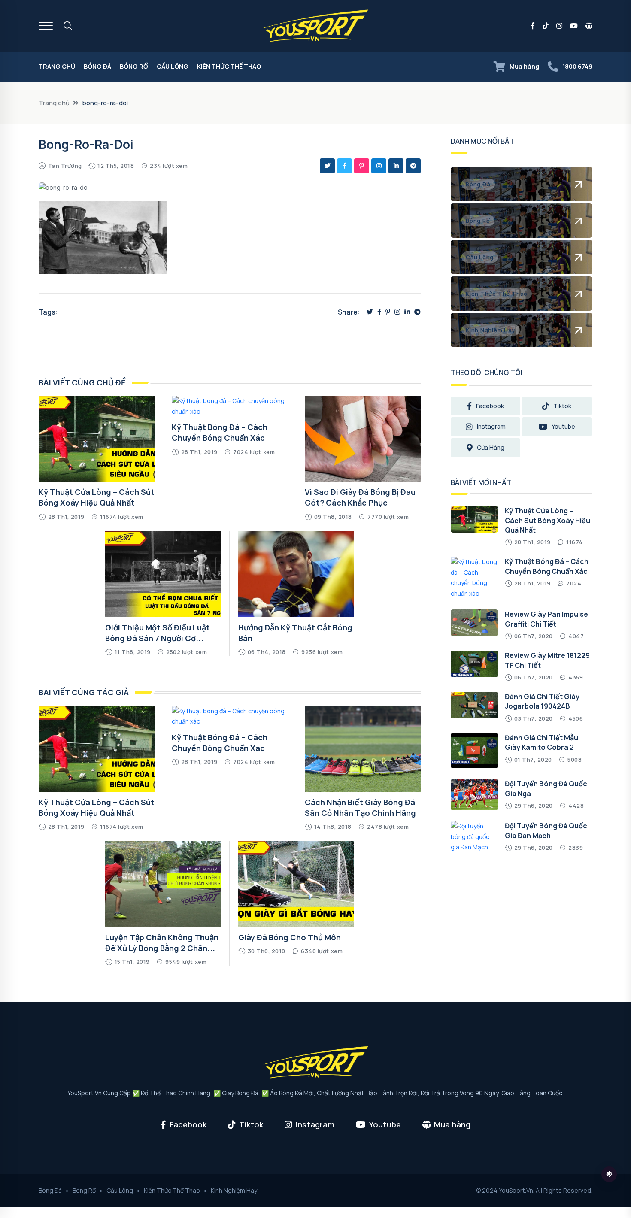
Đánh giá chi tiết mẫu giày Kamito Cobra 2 (541, 742)
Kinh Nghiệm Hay (234, 1190)
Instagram (491, 426)
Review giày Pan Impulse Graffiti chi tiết (546, 618)
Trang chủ (57, 66)
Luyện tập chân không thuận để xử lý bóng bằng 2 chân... (161, 942)
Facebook (490, 406)
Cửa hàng (490, 447)
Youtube (563, 426)
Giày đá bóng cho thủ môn (289, 937)
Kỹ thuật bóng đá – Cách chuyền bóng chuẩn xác (219, 432)
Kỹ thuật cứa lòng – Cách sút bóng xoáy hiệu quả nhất (97, 497)
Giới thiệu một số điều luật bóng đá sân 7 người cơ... (157, 632)
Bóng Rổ (134, 66)
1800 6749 (577, 66)
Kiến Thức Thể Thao (229, 66)
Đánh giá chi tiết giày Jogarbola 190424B (542, 701)
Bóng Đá (97, 66)
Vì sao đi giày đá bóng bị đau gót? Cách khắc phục (360, 497)
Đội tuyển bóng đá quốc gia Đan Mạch (546, 830)
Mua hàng (524, 66)
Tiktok (562, 406)
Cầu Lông (172, 66)
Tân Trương (65, 166)
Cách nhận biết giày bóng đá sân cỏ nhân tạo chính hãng (360, 807)
